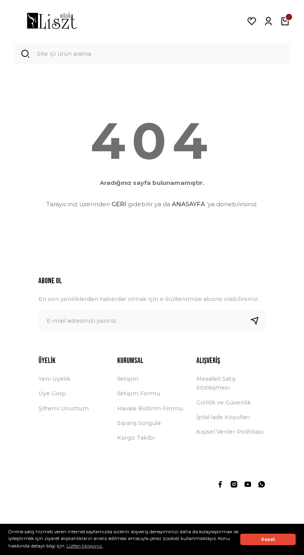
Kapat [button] (268, 539)
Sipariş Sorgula (139, 423)
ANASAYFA (188, 204)
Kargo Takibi (136, 437)
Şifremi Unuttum (63, 408)
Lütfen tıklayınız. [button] (84, 546)
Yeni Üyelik (54, 378)
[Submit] (258, 321)
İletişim (128, 378)
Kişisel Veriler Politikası (230, 431)
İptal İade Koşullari (223, 417)
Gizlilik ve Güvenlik (223, 402)
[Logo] (52, 21)
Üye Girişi (52, 393)
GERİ (119, 204)
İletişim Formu (138, 393)
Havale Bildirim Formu (150, 408)
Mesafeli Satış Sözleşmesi (216, 383)
